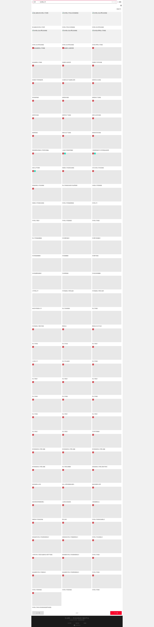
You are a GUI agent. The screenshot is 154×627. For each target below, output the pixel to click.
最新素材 (77, 623)
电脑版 (85, 623)
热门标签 (69, 623)
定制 (120, 2)
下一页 (116, 613)
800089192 (78, 625)
